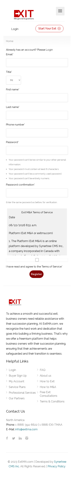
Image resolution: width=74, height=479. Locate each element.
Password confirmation (20, 184)
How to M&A (48, 387)
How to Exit (47, 381)
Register (36, 274)
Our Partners (17, 398)
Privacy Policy (56, 466)
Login (14, 29)
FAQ (42, 370)
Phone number (15, 124)
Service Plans (17, 387)
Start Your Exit (47, 28)
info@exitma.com (26, 429)
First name (12, 89)
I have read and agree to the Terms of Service (34, 266)
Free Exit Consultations (48, 394)
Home (9, 41)
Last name (12, 107)
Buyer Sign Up (18, 375)
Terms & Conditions (52, 401)
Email (9, 54)
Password (12, 142)
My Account (16, 381)
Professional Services (22, 392)
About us (45, 375)
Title (9, 71)
